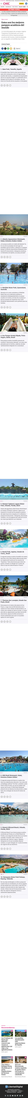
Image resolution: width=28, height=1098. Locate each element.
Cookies (20, 1091)
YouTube (13, 1096)
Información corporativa (14, 1089)
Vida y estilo (15, 6)
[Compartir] (2, 48)
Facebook (5, 1096)
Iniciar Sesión (26, 4)
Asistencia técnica (11, 1092)
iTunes (22, 1096)
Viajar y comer (22, 6)
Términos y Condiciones (11, 1091)
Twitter (8, 1096)
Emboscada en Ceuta (10, 0)
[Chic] (6, 3)
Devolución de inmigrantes (20, 0)
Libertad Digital (14, 1086)
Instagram (10, 1096)
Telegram (20, 1096)
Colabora (21, 3)
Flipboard (17, 1096)
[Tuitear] (5, 48)
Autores (19, 1092)
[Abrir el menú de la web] (1, 3)
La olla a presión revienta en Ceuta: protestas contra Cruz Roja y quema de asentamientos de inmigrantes (14, 13)
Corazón (2, 6)
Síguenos (18, 48)
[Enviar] (8, 48)
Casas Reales (8, 6)
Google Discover (15, 1096)
